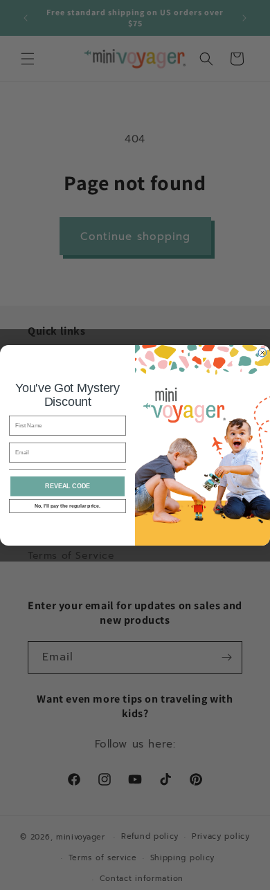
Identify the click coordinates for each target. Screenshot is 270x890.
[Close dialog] (262, 353)
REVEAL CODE (67, 486)
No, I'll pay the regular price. (68, 505)
